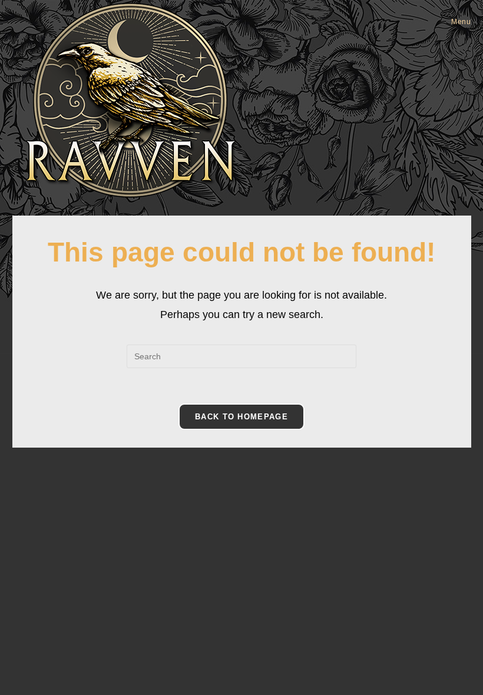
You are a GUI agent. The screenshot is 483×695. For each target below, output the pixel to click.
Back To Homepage (241, 416)
